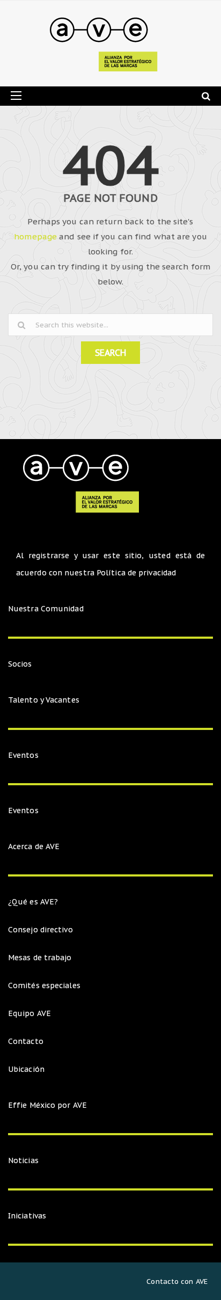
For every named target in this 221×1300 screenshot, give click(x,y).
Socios (20, 664)
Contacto (25, 1041)
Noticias (23, 1160)
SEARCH (110, 352)
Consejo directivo (40, 929)
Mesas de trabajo (40, 957)
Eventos (23, 755)
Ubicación (26, 1069)
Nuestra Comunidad (46, 609)
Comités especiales (44, 985)
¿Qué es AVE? (33, 902)
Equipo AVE (29, 1013)
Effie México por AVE (47, 1105)
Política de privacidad (136, 573)
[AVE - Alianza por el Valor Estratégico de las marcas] (106, 43)
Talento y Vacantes (43, 700)
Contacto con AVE (177, 1281)
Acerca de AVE (34, 846)
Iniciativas (28, 1216)
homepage (35, 236)
